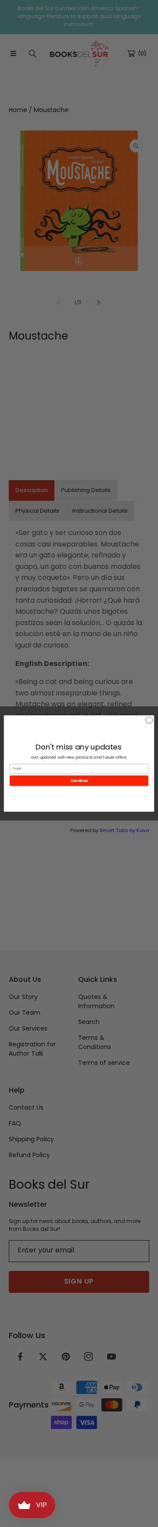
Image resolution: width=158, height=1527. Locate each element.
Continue (79, 780)
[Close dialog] (149, 720)
